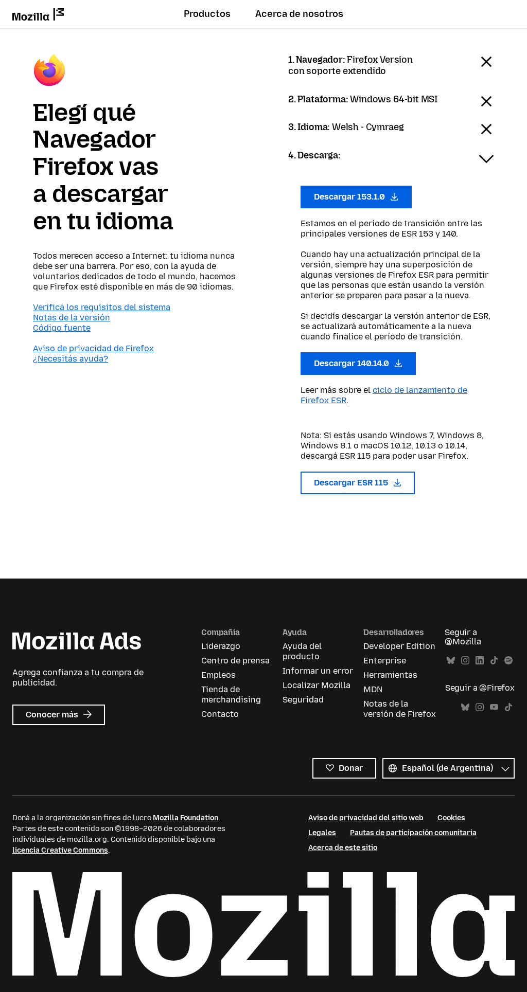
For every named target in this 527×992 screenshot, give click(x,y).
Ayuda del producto (302, 651)
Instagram (465, 660)
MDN (372, 689)
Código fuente (62, 328)
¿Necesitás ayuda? (70, 359)
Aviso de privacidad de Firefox (93, 348)
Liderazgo (220, 646)
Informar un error (318, 671)
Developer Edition (399, 646)
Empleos (218, 675)
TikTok (494, 660)
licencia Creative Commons (60, 850)
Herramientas (390, 675)
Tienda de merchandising (231, 694)
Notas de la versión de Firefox (399, 709)
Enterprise (384, 660)
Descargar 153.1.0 (350, 197)
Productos (207, 14)
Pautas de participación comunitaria (413, 832)
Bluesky (451, 660)
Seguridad (303, 700)
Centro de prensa (235, 660)
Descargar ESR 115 (352, 483)
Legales (322, 832)
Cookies (451, 818)
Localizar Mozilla (316, 685)
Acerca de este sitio (342, 847)
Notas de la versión (71, 317)
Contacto (220, 714)
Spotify (508, 660)
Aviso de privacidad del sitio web (366, 818)
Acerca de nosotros (299, 14)
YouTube (494, 707)
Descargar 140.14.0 (352, 363)
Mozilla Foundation (185, 818)
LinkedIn (479, 660)
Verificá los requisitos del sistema (101, 307)
